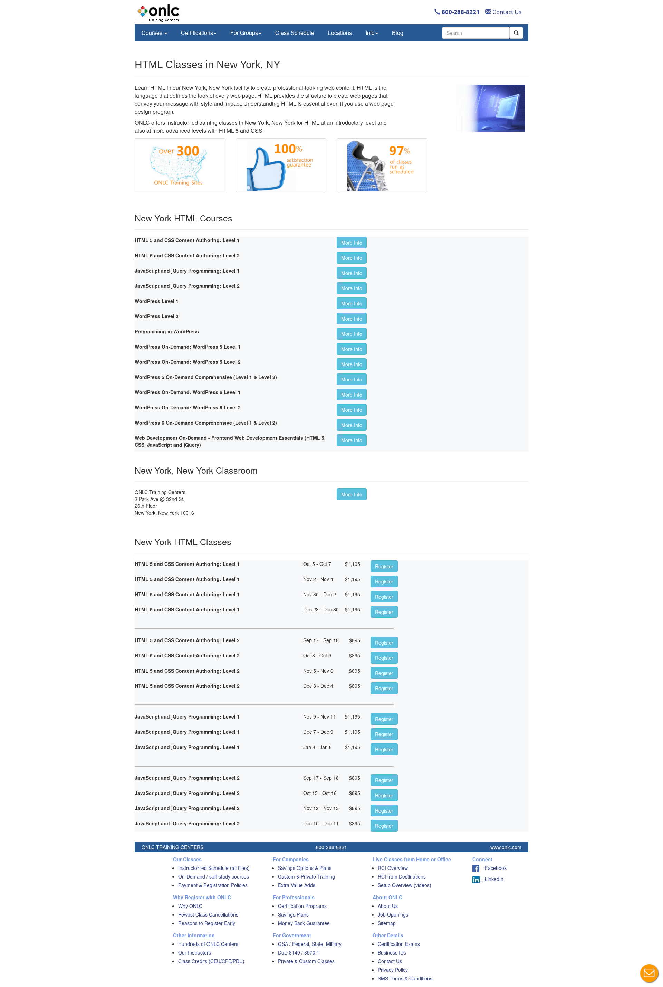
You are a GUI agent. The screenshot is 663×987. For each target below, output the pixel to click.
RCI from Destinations (402, 876)
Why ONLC (190, 905)
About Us (388, 905)
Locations (340, 33)
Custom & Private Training (306, 876)
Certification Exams (399, 943)
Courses (153, 33)
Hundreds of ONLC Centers (208, 943)
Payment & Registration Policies (213, 885)
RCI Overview (393, 867)
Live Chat (649, 973)
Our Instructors (194, 952)
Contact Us (506, 12)
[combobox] (475, 33)
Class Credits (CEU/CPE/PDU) (211, 961)
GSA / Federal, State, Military (310, 943)
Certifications (197, 33)
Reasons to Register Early (206, 923)
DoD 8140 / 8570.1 (298, 952)
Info (370, 33)
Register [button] (384, 566)
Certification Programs (302, 905)
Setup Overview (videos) (404, 885)
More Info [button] (351, 242)
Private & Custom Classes (306, 961)
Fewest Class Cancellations (208, 914)
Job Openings (393, 914)
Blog (397, 33)
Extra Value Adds (296, 885)
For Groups (244, 33)
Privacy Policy (393, 969)
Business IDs (392, 952)
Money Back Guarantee (304, 923)
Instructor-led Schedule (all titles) (214, 867)
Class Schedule (294, 33)
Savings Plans (293, 914)
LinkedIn (493, 878)
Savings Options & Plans (305, 867)
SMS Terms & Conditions (405, 978)
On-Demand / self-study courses (213, 876)
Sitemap (387, 923)
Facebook (493, 867)
